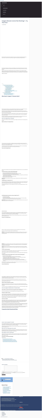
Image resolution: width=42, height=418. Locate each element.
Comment (3, 371)
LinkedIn (8, 410)
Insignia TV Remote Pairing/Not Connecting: (9, 90)
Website (24, 372)
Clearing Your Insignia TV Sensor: (8, 91)
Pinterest (6, 410)
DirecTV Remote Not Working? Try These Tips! (6, 391)
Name (2, 372)
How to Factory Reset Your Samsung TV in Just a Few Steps (7, 390)
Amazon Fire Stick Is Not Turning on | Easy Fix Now (9, 339)
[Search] (2, 380)
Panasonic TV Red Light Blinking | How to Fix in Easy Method (8, 399)
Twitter (4, 410)
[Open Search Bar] (2, 16)
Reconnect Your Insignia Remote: (8, 88)
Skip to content (2, 0)
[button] (2, 83)
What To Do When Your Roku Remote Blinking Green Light (10, 341)
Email (13, 372)
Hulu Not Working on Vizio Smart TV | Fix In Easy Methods (7, 388)
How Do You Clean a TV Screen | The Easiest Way (8, 359)
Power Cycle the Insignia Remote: (8, 86)
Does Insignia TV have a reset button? (8, 94)
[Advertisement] (15, 29)
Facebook (1, 410)
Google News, (11, 410)
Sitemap (3, 415)
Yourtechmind (4, 2)
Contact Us (3, 412)
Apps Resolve (4, 10)
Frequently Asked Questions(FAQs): (7, 92)
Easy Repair (4, 12)
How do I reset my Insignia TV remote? (8, 93)
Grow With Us (3, 413)
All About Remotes (5, 8)
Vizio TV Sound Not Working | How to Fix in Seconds (7, 398)
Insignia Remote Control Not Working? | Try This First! (9, 340)
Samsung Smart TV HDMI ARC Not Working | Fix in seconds (6, 392)
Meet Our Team (4, 414)
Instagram (14, 410)
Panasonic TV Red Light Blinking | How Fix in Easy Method (7, 387)
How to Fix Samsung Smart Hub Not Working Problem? (8, 400)
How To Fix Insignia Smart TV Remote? (8, 85)
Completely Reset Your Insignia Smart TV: (9, 87)
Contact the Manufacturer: (8, 89)
